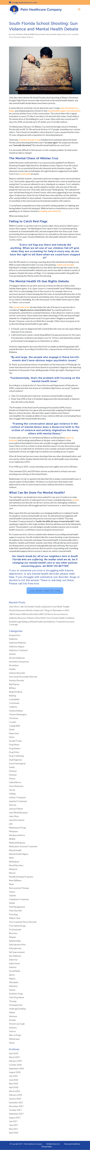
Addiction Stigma (16, 646)
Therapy (13, 1001)
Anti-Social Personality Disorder (23, 676)
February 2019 (15, 1061)
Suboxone (13, 986)
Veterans (13, 1016)
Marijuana (13, 831)
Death (11, 729)
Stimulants (13, 982)
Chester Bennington (18, 714)
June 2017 (13, 1125)
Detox (11, 737)
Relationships (15, 941)
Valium (12, 1012)
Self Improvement (17, 952)
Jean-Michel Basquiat (18, 812)
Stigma (23, 37)
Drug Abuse (14, 744)
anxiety (75, 500)
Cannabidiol (14, 699)
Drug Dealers (15, 748)
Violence (30, 37)
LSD (10, 824)
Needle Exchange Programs (21, 876)
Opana (12, 892)
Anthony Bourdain (17, 673)
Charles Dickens (16, 710)
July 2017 (13, 1121)
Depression (14, 733)
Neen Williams (15, 880)
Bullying (12, 695)
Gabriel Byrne (15, 782)
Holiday (12, 793)
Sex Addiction (15, 956)
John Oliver (14, 816)
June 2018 (13, 1080)
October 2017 (15, 1110)
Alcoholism (14, 665)
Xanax (12, 1042)
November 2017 (16, 1106)
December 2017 (16, 1102)
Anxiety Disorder (16, 680)
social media (25, 174)
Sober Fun (13, 959)
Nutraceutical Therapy (19, 888)
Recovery (13, 933)
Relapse (12, 937)
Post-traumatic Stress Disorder (23, 922)
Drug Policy (14, 752)
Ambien (12, 669)
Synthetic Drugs (16, 993)
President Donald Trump (29, 140)
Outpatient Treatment (19, 899)
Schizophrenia (15, 948)
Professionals (15, 929)
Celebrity (13, 707)
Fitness (12, 778)
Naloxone (13, 869)
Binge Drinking (15, 692)
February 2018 (15, 1095)
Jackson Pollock (16, 808)
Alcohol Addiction (17, 658)
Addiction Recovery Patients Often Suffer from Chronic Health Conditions (42, 618)
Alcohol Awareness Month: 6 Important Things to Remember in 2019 (39, 610)
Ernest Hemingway (17, 763)
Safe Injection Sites (17, 944)
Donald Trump (15, 741)
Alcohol (12, 654)
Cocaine (12, 722)
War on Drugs (15, 1035)
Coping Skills (14, 726)
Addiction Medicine (17, 642)
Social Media (14, 971)
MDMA (12, 839)
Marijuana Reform (17, 835)
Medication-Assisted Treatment (23, 846)
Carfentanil (14, 703)
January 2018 (15, 1098)
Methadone (14, 861)
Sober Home (14, 963)
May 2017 (13, 1129)
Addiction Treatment (18, 650)
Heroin (12, 790)
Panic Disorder (15, 910)
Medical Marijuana (17, 842)
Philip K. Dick (14, 918)
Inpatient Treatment (18, 801)
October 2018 (15, 1065)
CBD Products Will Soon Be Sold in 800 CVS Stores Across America (38, 614)
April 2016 (13, 1132)
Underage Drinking (17, 1008)
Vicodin (12, 1020)
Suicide (12, 990)
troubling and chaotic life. (50, 211)
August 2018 (15, 1072)
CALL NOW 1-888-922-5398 (45, 590)
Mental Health (40, 34)
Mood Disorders (16, 865)
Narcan (12, 873)
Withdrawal (14, 1039)
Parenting (13, 914)
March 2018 (14, 1091)
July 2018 (13, 1076)
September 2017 (16, 1113)
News (65, 34)
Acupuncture (14, 635)
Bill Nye (12, 688)
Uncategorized (15, 1005)
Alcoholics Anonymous (19, 661)
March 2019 (14, 1057)
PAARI (12, 903)
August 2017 (15, 1117)
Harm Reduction (16, 786)
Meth (11, 858)
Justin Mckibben (17, 34)
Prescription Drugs (17, 926)
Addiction (13, 639)
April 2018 (13, 1087)
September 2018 (16, 1068)
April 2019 (13, 1053)
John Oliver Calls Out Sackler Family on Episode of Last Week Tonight (39, 606)
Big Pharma (14, 684)
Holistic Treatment (17, 797)
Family (12, 767)
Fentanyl (13, 771)
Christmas (13, 718)
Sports (12, 975)
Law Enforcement (16, 820)
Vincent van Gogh (17, 1024)
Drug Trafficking (16, 756)
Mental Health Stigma (54, 34)
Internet (12, 805)
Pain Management (17, 907)
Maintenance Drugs (17, 827)
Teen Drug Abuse (16, 997)
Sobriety (13, 967)
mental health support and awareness (64, 111)
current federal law (21, 307)
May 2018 (13, 1083)
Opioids (12, 895)
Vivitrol (12, 1031)
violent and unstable (65, 265)
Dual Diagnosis (15, 760)
